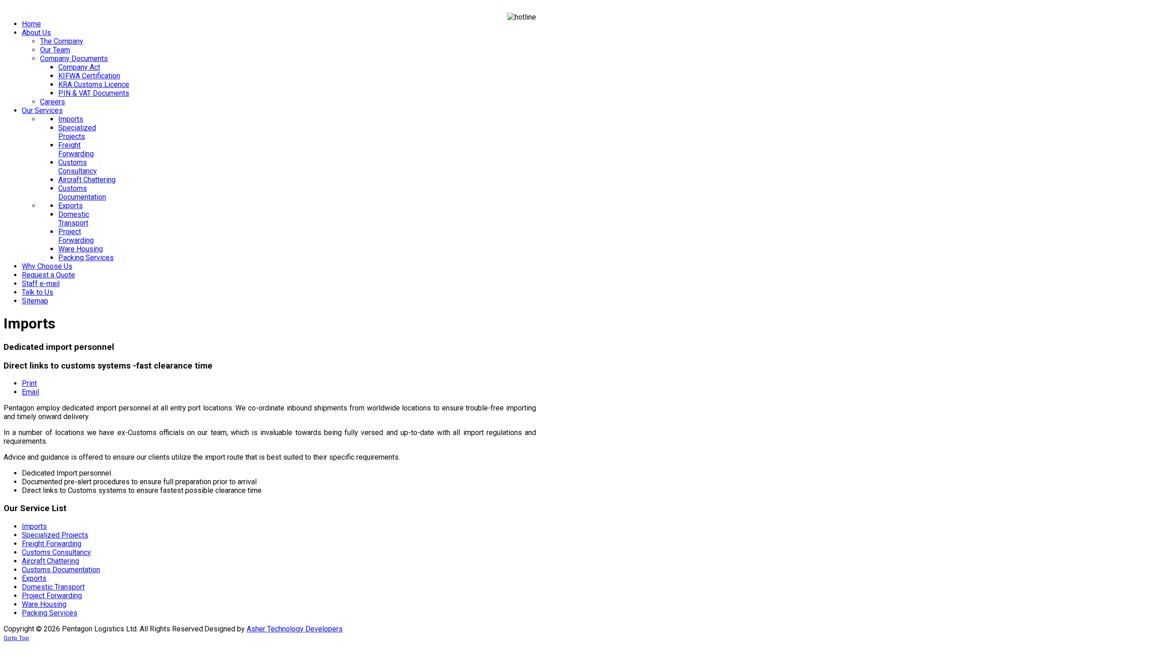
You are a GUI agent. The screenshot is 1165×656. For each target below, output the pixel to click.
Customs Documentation (61, 569)
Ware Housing (44, 604)
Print (29, 383)
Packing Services (49, 613)
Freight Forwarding (51, 543)
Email (30, 392)
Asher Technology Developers (295, 629)
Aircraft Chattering (50, 561)
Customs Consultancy (56, 552)
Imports (34, 526)
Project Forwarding (52, 595)
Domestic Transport (53, 587)
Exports (34, 578)
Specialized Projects (55, 535)
